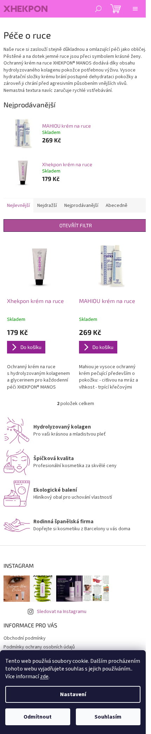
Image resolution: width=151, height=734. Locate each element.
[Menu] (135, 9)
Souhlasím (108, 717)
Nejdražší (47, 205)
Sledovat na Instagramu (61, 611)
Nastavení (73, 694)
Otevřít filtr (75, 225)
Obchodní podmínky (25, 638)
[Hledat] (98, 9)
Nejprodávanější (81, 205)
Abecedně (116, 205)
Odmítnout (38, 717)
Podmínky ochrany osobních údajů (39, 647)
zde (44, 676)
